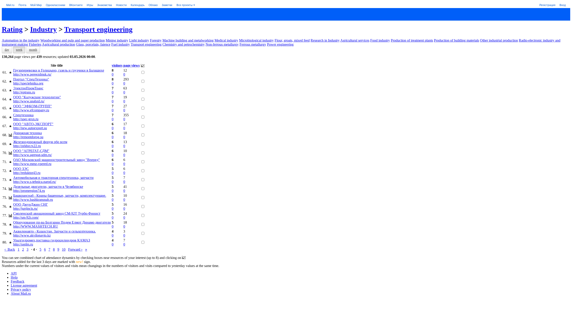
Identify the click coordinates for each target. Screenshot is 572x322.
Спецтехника (23, 115)
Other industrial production (499, 40)
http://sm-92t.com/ (26, 217)
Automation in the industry (21, 40)
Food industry (380, 40)
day (7, 49)
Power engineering (280, 44)
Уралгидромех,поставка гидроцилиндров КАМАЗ (51, 240)
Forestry (156, 40)
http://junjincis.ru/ (25, 208)
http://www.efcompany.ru (31, 110)
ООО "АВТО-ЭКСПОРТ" (33, 124)
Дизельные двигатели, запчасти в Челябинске (48, 187)
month (33, 49)
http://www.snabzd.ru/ (28, 101)
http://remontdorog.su (28, 137)
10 (63, 249)
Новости (121, 5)
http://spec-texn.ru (25, 119)
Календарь (138, 5)
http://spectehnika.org (28, 83)
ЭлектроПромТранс (28, 88)
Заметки (167, 5)
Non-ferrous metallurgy (222, 44)
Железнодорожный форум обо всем (40, 142)
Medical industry (226, 40)
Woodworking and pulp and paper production (72, 40)
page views (131, 65)
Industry (43, 29)
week (19, 49)
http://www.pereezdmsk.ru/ (32, 74)
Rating (12, 29)
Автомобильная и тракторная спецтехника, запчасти (53, 178)
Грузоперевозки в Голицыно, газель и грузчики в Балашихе (58, 70)
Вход (562, 5)
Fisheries (35, 44)
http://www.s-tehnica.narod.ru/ (34, 182)
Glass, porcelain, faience (93, 44)
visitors (117, 65)
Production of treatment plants (412, 40)
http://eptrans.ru (24, 92)
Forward (75, 249)
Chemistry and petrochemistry (183, 44)
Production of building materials (456, 40)
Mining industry (117, 40)
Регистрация (547, 5)
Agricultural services (354, 40)
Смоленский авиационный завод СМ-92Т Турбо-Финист (56, 213)
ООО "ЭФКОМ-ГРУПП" (32, 106)
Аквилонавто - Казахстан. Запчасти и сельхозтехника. (54, 231)
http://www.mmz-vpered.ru (32, 164)
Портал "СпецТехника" (31, 79)
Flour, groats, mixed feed (292, 40)
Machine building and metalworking (188, 40)
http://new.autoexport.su (30, 128)
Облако (153, 5)
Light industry (139, 40)
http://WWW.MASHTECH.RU (35, 226)
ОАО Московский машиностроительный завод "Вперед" (56, 160)
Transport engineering (98, 29)
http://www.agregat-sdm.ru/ (32, 155)
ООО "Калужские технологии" (37, 97)
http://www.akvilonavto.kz (32, 235)
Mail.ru (10, 5)
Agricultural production (58, 44)
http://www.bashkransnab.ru (33, 199)
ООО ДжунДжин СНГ (30, 204)
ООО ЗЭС (21, 169)
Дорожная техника (27, 133)
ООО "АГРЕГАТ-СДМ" (31, 151)
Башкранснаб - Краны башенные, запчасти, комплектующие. (59, 195)
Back (9, 249)
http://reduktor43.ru (26, 173)
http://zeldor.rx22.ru (27, 146)
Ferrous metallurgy (253, 44)
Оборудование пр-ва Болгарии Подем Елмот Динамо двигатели (62, 222)
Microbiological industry (256, 40)
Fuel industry (120, 44)
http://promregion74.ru (29, 191)
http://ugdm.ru (23, 244)
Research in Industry (325, 40)
